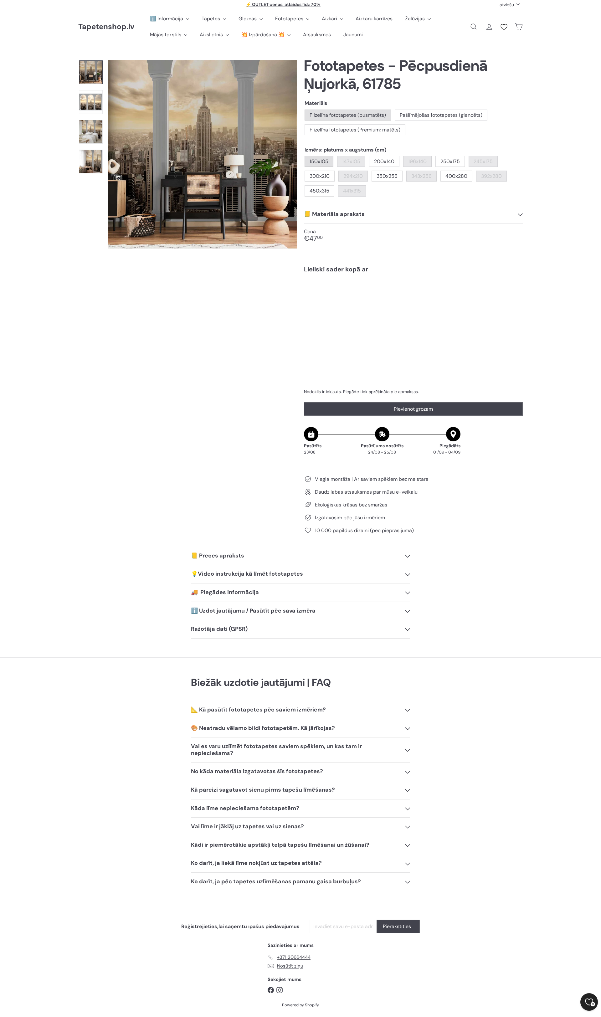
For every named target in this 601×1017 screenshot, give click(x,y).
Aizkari (330, 18)
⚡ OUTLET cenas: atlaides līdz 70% (283, 4)
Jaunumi (353, 34)
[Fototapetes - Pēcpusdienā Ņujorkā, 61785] (413, 299)
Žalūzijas (415, 18)
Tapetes (211, 18)
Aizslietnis (212, 34)
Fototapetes (290, 18)
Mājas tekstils (166, 34)
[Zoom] (202, 154)
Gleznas (248, 18)
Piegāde (351, 391)
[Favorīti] (504, 27)
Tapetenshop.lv (106, 26)
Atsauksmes (317, 34)
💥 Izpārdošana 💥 (263, 34)
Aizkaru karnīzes (374, 18)
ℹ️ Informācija (167, 18)
